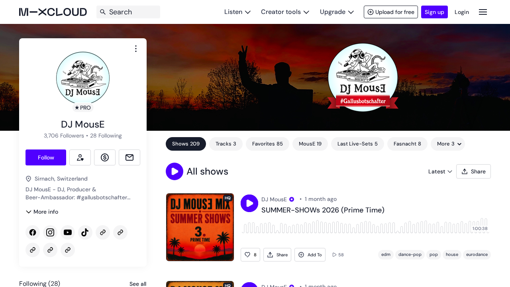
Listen (233, 12)
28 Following (106, 135)
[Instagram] (50, 232)
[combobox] (136, 49)
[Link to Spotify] (103, 232)
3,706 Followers (64, 135)
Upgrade (332, 12)
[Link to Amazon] (33, 250)
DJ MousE (274, 199)
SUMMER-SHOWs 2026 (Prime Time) (322, 210)
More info (45, 211)
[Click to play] (249, 203)
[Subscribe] (80, 157)
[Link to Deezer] (68, 250)
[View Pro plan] (291, 199)
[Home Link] (53, 12)
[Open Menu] (483, 11)
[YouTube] (68, 232)
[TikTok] (85, 232)
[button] (174, 171)
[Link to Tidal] (50, 250)
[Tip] (105, 157)
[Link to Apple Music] (120, 232)
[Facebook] (33, 232)
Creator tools (281, 12)
